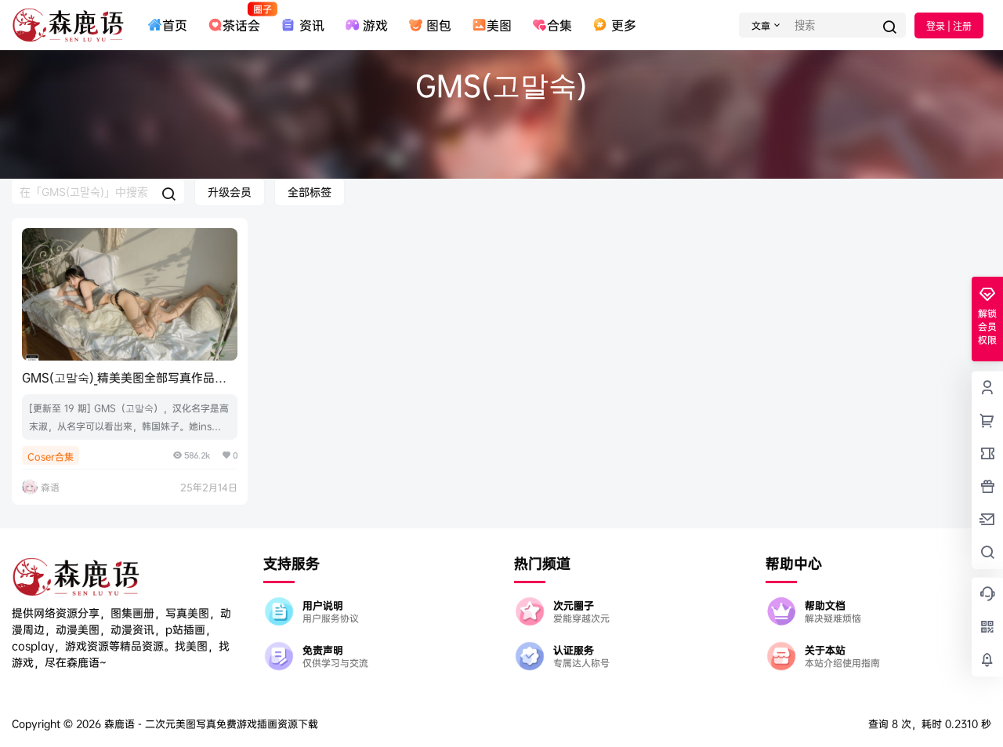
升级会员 (230, 191)
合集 (559, 25)
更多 (623, 25)
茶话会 (241, 18)
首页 (174, 25)
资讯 (311, 25)
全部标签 (309, 191)
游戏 (375, 25)
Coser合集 (50, 456)
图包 (438, 25)
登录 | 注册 (949, 26)
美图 (499, 25)
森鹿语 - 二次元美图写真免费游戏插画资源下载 (209, 723)
